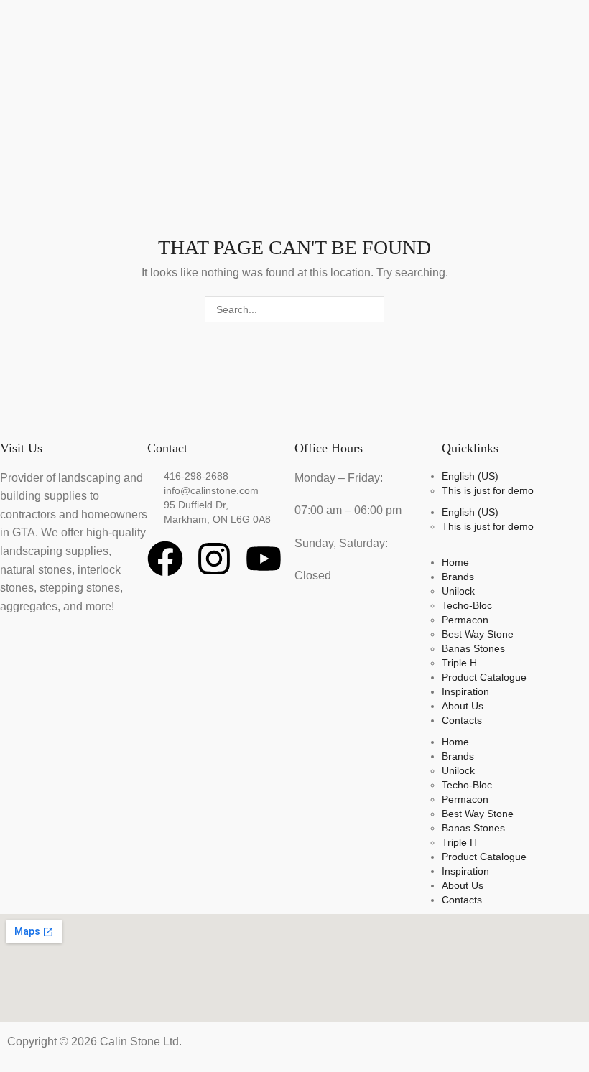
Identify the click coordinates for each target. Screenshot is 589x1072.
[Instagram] (214, 559)
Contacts (462, 720)
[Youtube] (264, 559)
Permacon (465, 619)
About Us (462, 706)
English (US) (470, 476)
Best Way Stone (478, 634)
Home (455, 562)
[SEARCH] (371, 309)
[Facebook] (165, 559)
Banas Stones (473, 648)
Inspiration (465, 691)
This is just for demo (488, 490)
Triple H (459, 662)
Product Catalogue (484, 677)
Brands (458, 576)
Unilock (458, 591)
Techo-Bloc (467, 605)
